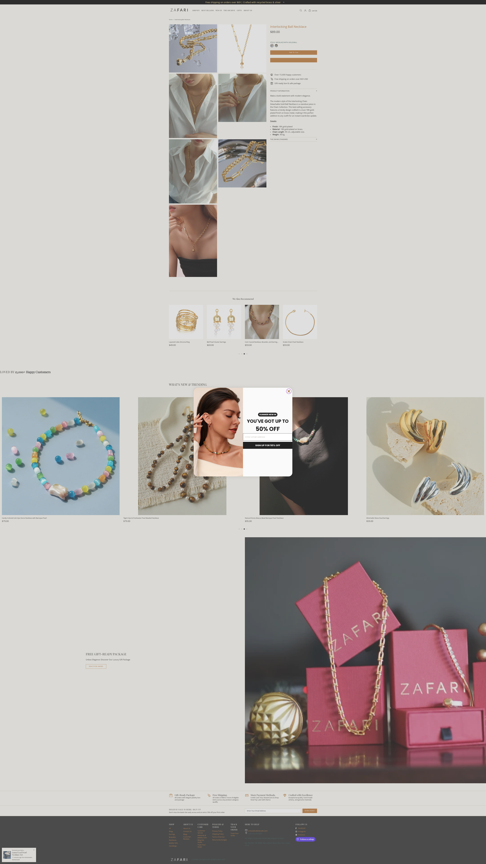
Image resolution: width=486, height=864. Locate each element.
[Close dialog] (288, 391)
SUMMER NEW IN (267, 414)
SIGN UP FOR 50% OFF (267, 445)
